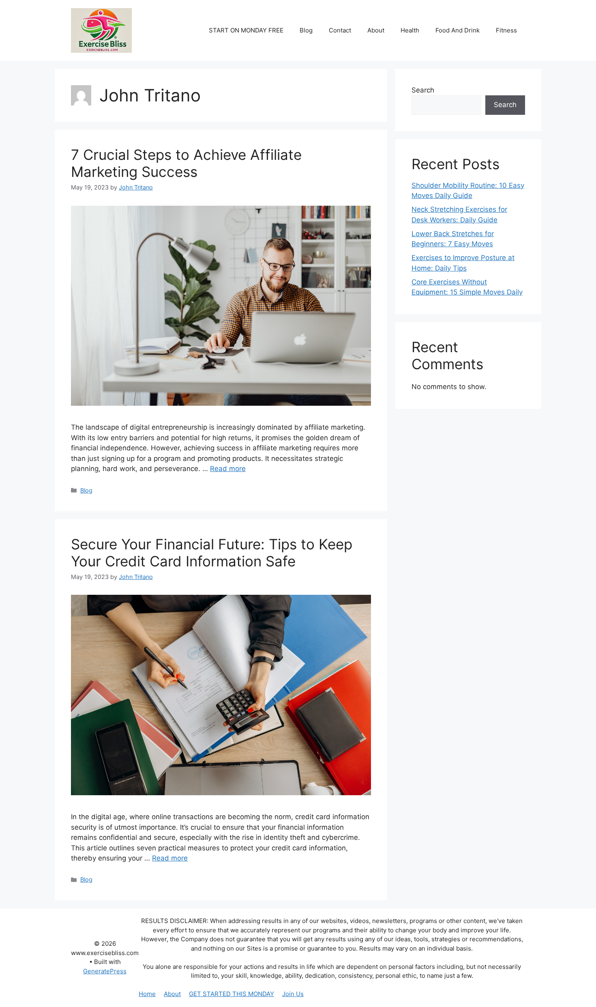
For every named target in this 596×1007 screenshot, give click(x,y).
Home (147, 994)
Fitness (506, 30)
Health (410, 30)
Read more (228, 469)
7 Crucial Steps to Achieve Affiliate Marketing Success (186, 163)
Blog (306, 30)
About (375, 30)
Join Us (293, 994)
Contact (340, 30)
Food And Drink (457, 30)
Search (423, 90)
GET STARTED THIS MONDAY (231, 994)
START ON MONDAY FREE (246, 30)
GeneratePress (104, 971)
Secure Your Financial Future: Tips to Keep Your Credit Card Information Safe (211, 553)
